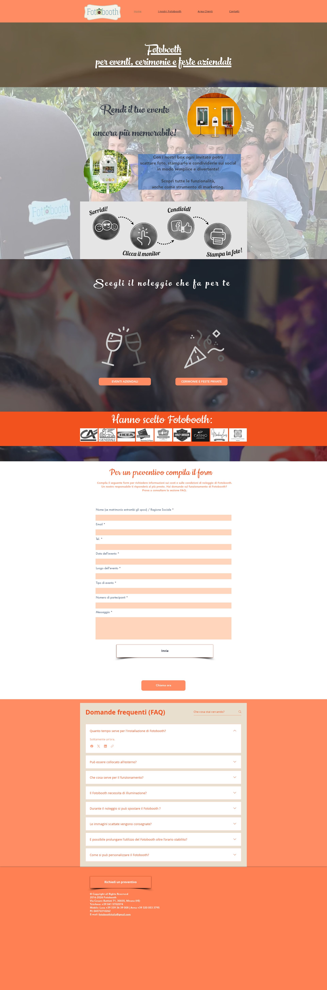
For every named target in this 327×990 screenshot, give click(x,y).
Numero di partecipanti (110, 597)
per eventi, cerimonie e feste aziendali (163, 63)
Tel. (98, 539)
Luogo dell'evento (107, 568)
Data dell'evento (106, 553)
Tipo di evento (105, 582)
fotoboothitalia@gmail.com (115, 914)
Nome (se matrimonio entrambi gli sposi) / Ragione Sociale (133, 509)
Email (99, 524)
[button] (89, 435)
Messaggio (103, 612)
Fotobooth (163, 50)
